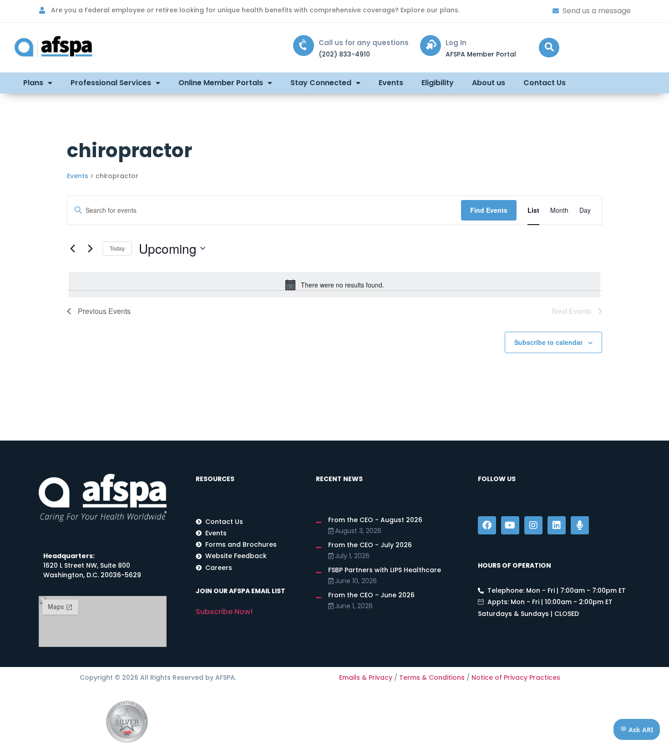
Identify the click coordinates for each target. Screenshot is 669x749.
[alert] (334, 285)
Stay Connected (320, 82)
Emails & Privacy (365, 677)
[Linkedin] (556, 525)
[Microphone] (580, 525)
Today (117, 248)
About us (488, 82)
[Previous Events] (72, 248)
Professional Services (111, 82)
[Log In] (430, 45)
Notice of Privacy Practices (515, 677)
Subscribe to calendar (548, 342)
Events (391, 82)
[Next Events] (90, 248)
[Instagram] (533, 525)
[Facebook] (487, 525)
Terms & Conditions (432, 677)
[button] (549, 47)
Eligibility (437, 82)
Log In (456, 42)
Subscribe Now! (224, 611)
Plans (33, 82)
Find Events (488, 210)
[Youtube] (510, 525)
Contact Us (544, 82)
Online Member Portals (220, 82)
